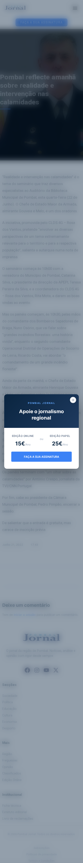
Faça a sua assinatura (41, 456)
